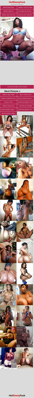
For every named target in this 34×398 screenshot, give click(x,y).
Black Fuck (8, 102)
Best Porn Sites (25, 94)
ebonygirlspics (8, 7)
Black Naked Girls (8, 113)
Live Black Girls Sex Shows (17, 87)
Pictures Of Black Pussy (26, 11)
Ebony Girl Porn (8, 94)
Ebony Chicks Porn (25, 7)
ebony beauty (9, 11)
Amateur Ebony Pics (25, 102)
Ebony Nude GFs (8, 106)
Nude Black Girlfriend (26, 15)
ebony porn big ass (8, 98)
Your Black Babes (25, 106)
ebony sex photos (8, 15)
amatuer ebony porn (25, 109)
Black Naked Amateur (9, 109)
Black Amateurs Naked (26, 98)
